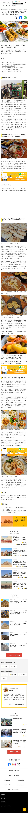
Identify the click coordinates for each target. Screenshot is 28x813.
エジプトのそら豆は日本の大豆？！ (11, 69)
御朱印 (25, 725)
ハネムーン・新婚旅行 (22, 544)
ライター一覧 (7, 785)
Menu (25, 2)
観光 (26, 577)
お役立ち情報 (24, 555)
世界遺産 (25, 566)
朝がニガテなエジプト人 (8, 62)
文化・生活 (22, 674)
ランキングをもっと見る (14, 655)
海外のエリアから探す (14, 775)
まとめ (4, 73)
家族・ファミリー (23, 747)
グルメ (4, 674)
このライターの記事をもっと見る (16, 704)
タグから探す (7, 780)
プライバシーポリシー (6, 806)
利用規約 (3, 802)
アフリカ (8, 5)
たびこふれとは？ (21, 785)
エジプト (14, 5)
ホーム (2, 5)
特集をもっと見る (14, 752)
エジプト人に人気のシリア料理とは (11, 71)
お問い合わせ (4, 798)
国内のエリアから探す (14, 770)
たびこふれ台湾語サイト (14, 789)
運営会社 (3, 794)
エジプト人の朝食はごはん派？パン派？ (12, 67)
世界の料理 (13, 674)
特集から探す (21, 780)
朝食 (4, 678)
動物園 (25, 736)
